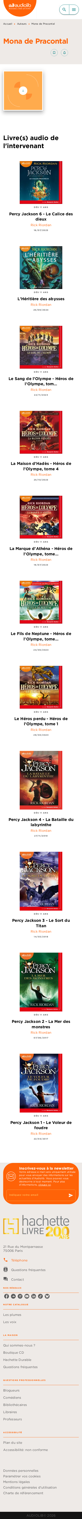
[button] (59, 52)
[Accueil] (20, 9)
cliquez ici (44, 1184)
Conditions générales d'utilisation (30, 1487)
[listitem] (6, 1296)
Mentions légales (16, 1482)
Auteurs (22, 23)
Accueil (7, 23)
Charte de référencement (23, 1493)
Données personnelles (20, 1471)
